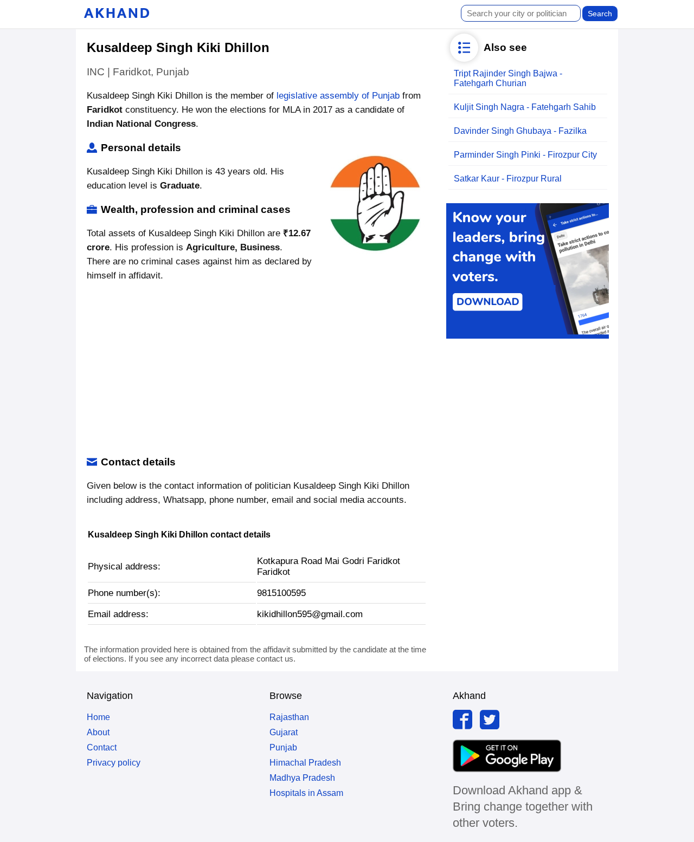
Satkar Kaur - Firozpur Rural (508, 178)
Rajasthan (289, 717)
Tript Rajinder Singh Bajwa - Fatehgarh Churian (508, 78)
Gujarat (283, 732)
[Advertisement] (257, 369)
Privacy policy (113, 762)
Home (98, 717)
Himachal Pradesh (305, 762)
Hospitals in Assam (306, 793)
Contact (102, 747)
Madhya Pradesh (302, 777)
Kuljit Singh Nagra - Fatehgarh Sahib (525, 107)
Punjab (283, 747)
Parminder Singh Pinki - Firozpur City (525, 154)
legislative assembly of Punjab (338, 95)
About (98, 732)
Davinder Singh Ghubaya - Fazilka (520, 130)
